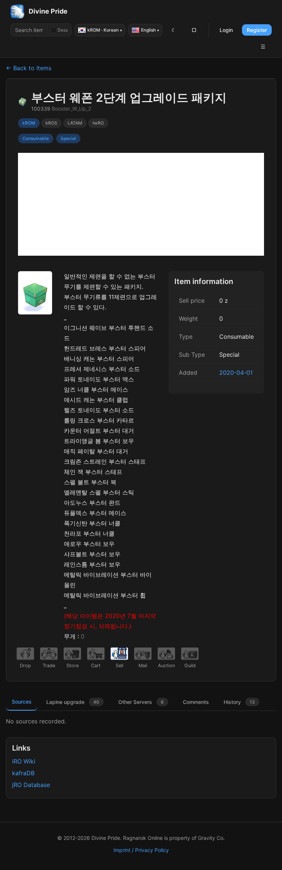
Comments (196, 702)
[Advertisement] (141, 204)
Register (257, 30)
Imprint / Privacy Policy (141, 850)
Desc (63, 30)
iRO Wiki (23, 761)
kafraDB (23, 773)
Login (226, 30)
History (239, 702)
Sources (22, 701)
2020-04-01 (236, 372)
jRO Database (31, 784)
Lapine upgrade (72, 702)
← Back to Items (28, 68)
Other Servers (141, 702)
